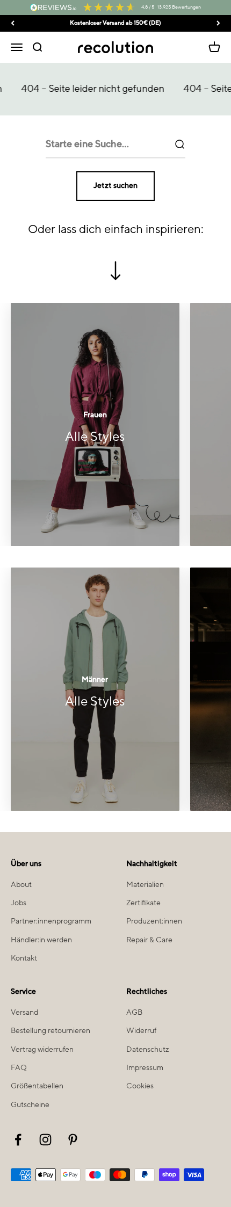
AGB (134, 1012)
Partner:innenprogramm (51, 921)
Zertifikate (143, 903)
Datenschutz (147, 1050)
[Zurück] (13, 23)
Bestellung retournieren (50, 1031)
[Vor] (218, 23)
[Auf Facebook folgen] (18, 1139)
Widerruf (141, 1031)
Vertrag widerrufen (42, 1050)
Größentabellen (37, 1086)
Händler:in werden (41, 940)
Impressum (144, 1068)
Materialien (145, 885)
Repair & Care (149, 940)
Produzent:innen (154, 921)
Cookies (140, 1086)
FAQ (19, 1068)
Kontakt (24, 958)
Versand (24, 1012)
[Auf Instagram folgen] (45, 1139)
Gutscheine (30, 1105)
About (21, 885)
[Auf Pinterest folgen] (73, 1139)
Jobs (18, 903)
